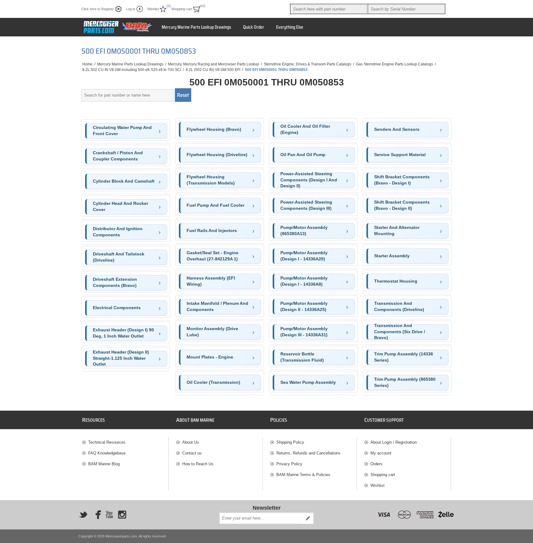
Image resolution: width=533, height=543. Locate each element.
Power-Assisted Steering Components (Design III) (306, 205)
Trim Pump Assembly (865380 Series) (405, 382)
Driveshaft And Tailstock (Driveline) (118, 257)
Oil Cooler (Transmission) (213, 382)
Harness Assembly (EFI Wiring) (211, 281)
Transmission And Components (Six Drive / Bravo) (399, 332)
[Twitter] (83, 515)
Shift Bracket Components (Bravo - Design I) (402, 179)
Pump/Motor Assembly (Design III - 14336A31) (304, 331)
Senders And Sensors (396, 129)
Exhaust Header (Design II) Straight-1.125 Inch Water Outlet (121, 358)
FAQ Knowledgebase (107, 453)
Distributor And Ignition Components (118, 231)
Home (87, 64)
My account (380, 453)
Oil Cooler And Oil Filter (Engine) (305, 129)
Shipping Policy (290, 442)
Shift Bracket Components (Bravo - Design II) (402, 205)
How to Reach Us (197, 464)
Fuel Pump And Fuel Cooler (215, 205)
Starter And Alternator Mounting (396, 230)
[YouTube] (109, 515)
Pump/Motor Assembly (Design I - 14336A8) (304, 281)
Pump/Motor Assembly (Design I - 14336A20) (304, 255)
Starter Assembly (392, 255)
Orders (376, 464)
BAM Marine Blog (104, 464)
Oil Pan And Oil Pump (302, 154)
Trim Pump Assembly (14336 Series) (403, 357)
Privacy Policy (289, 464)
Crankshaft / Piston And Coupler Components (118, 155)
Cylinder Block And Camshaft (124, 181)
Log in (130, 9)
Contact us (192, 453)
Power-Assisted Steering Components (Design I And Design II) (308, 180)
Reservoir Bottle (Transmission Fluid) (302, 357)
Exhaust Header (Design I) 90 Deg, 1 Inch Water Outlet (123, 332)
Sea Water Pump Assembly (308, 382)
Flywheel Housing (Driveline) (217, 154)
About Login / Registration (393, 442)
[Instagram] (122, 515)
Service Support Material (400, 154)
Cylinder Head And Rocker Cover (120, 206)
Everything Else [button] (289, 27)
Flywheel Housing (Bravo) (214, 129)
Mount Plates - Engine (210, 356)
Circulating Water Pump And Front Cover (122, 130)
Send (307, 518)
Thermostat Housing (395, 281)
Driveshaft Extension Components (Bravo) (115, 282)
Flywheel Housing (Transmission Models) (211, 179)
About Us (190, 442)
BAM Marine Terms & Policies (303, 474)
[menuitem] (125, 442)
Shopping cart (382, 474)
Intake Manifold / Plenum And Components (217, 306)
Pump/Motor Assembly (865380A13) (304, 230)
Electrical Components (117, 307)
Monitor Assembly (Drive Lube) (212, 331)
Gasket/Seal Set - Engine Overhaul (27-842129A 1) (212, 255)
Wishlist (377, 485)
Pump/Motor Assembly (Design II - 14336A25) (304, 306)
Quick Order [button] (253, 27)
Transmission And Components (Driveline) (399, 306)
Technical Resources (107, 442)
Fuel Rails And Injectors (212, 230)
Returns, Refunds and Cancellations (308, 453)
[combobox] (328, 9)
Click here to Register (97, 9)
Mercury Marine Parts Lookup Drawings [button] (196, 27)
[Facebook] (96, 515)
